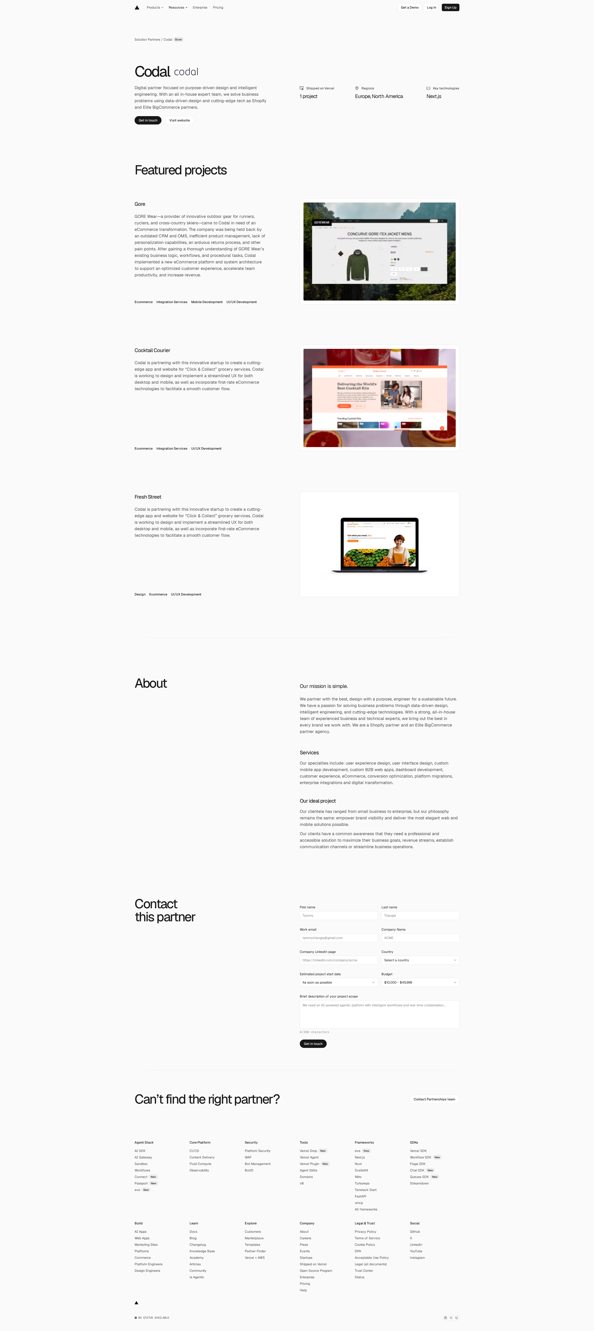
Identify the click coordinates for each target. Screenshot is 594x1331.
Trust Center (364, 1271)
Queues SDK (424, 1177)
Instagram (417, 1258)
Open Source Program (316, 1271)
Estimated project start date (320, 974)
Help (303, 1290)
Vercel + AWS (255, 1258)
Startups (306, 1258)
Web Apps (142, 1238)
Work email (308, 929)
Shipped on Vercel (313, 1264)
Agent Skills (308, 1170)
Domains (306, 1177)
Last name (389, 907)
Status (359, 1277)
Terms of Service (367, 1238)
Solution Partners (147, 39)
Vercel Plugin (314, 1164)
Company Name (393, 929)
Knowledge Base (202, 1251)
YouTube (416, 1251)
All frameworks (366, 1209)
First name (307, 907)
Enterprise (307, 1277)
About (304, 1232)
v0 (301, 1183)
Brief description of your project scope (329, 996)
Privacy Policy (365, 1232)
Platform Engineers (148, 1264)
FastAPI (360, 1196)
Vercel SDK (418, 1151)
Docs (193, 1232)
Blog (193, 1238)
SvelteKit (361, 1170)
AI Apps (140, 1232)
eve (142, 1190)
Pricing (305, 1284)
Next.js (360, 1157)
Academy (197, 1258)
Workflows (142, 1170)
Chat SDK (421, 1170)
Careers (305, 1238)
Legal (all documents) (371, 1264)
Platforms (142, 1251)
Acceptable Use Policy (372, 1258)
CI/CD (194, 1151)
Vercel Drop (313, 1151)
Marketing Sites (146, 1245)
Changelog (198, 1245)
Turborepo (362, 1183)
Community (198, 1271)
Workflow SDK (425, 1157)
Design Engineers (147, 1271)
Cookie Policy (365, 1245)
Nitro (358, 1177)
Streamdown (419, 1183)
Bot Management (258, 1164)
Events (305, 1251)
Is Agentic (197, 1277)
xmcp (359, 1203)
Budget (386, 974)
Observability (199, 1170)
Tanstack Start (366, 1190)
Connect (145, 1177)
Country (387, 952)
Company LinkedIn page (318, 952)
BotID (249, 1170)
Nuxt (358, 1164)
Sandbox (141, 1164)
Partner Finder (255, 1251)
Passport (145, 1183)
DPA (358, 1251)
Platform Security (258, 1151)
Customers (253, 1232)
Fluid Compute (200, 1164)
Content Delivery (202, 1157)
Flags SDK (418, 1164)
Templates (252, 1245)
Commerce (143, 1258)
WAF (248, 1157)
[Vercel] (137, 7)
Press (304, 1245)
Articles (195, 1264)
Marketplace (254, 1238)
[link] (409, 7)
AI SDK (140, 1151)
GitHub (415, 1232)
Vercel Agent (309, 1157)
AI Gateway (143, 1157)
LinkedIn (416, 1245)
